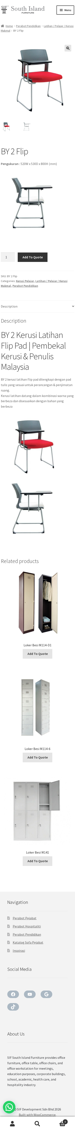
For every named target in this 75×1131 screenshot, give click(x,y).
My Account (12, 1124)
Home (9, 26)
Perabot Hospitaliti (27, 926)
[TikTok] (13, 1007)
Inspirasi (19, 950)
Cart (58, 1120)
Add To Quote (32, 257)
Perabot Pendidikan (28, 26)
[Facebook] (13, 994)
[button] (68, 48)
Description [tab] (9, 306)
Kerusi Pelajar (25, 281)
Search (37, 1124)
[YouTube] (30, 994)
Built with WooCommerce (37, 1115)
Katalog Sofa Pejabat (28, 942)
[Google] (46, 994)
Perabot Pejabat (24, 918)
